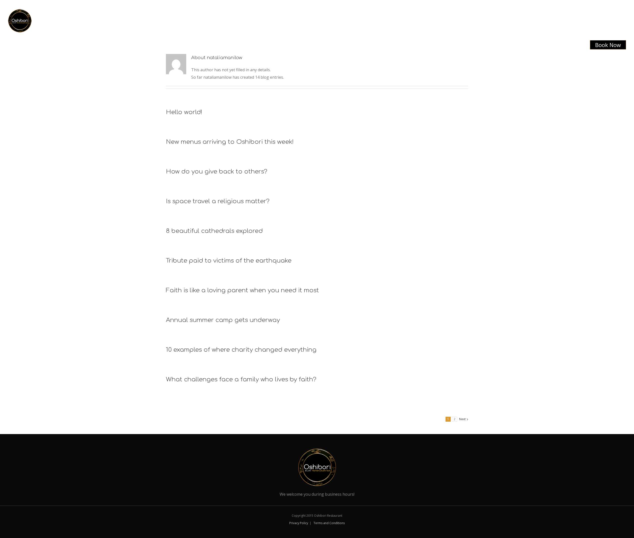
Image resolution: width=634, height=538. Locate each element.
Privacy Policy (298, 523)
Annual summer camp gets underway (223, 320)
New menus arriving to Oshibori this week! (230, 142)
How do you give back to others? (216, 171)
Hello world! (184, 112)
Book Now (608, 45)
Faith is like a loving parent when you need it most (242, 290)
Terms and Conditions (329, 523)
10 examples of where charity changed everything (241, 349)
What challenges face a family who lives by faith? (241, 379)
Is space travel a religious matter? (217, 201)
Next (462, 419)
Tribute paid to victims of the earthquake (228, 260)
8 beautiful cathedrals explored (214, 231)
